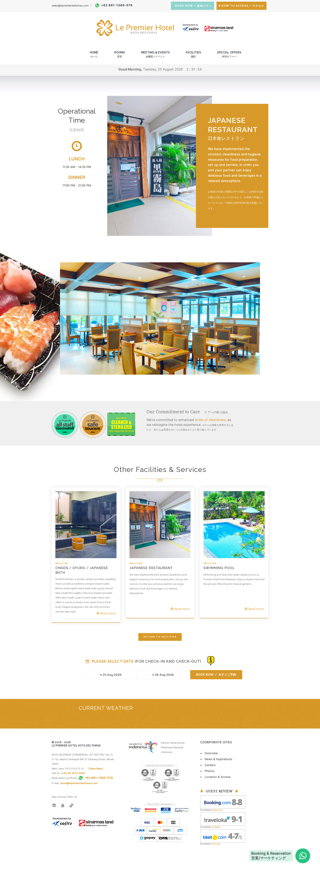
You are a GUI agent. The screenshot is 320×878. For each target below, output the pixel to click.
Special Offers (229, 54)
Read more (107, 613)
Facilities (193, 54)
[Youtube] (62, 805)
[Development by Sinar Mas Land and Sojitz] (82, 819)
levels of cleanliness (210, 420)
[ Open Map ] (95, 768)
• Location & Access (215, 777)
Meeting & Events (155, 54)
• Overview (209, 753)
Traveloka (215, 827)
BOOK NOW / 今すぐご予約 (216, 674)
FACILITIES (61, 563)
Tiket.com (215, 844)
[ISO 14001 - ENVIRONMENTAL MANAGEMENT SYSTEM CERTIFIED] (172, 770)
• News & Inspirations (216, 759)
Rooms (119, 54)
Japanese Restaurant (151, 568)
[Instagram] (54, 805)
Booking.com (217, 810)
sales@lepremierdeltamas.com (70, 5)
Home (94, 54)
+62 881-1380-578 (117, 5)
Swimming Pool (219, 568)
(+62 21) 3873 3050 (73, 773)
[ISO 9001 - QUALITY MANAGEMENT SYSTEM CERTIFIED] (148, 770)
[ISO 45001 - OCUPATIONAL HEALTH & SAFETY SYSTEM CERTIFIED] (160, 783)
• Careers (208, 765)
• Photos (207, 771)
